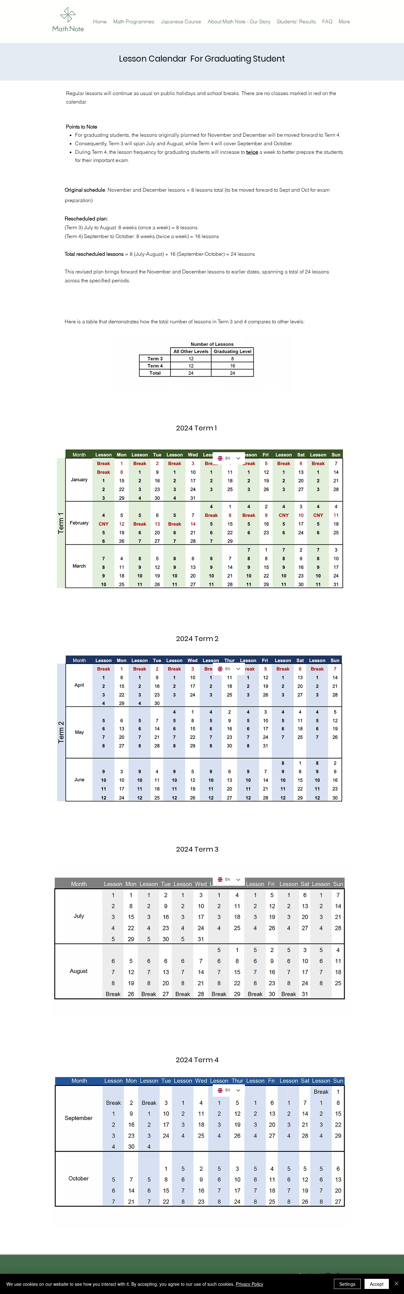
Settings (347, 1284)
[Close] (396, 1284)
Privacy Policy (249, 1284)
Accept (376, 1284)
